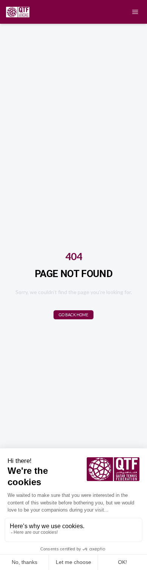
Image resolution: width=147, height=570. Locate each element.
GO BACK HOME (73, 315)
